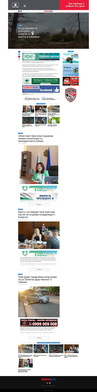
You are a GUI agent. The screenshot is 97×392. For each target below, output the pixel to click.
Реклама (50, 385)
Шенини (31, 94)
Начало (43, 385)
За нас (46, 385)
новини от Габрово (26, 94)
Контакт (54, 385)
